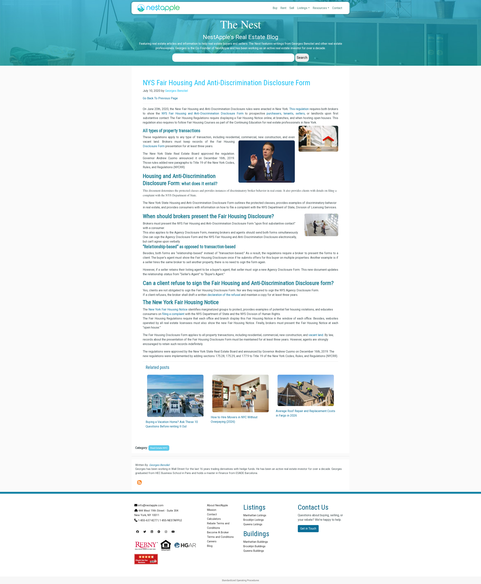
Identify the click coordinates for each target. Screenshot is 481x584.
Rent (283, 8)
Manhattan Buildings (255, 541)
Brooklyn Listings (253, 519)
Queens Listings (252, 524)
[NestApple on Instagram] (166, 532)
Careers (211, 541)
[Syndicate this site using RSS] (139, 482)
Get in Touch (308, 528)
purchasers (274, 113)
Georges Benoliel (176, 91)
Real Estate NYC (158, 448)
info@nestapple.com (150, 505)
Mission (211, 510)
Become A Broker (218, 532)
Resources (320, 8)
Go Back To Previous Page (160, 98)
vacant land (316, 335)
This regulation (299, 109)
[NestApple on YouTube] (173, 532)
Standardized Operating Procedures (240, 580)
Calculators (214, 519)
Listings (302, 8)
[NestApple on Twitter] (144, 532)
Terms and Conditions (220, 537)
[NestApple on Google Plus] (159, 532)
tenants (288, 113)
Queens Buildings (253, 550)
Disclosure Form (154, 146)
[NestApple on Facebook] (137, 532)
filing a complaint (173, 314)
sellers (300, 113)
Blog (210, 546)
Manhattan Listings (254, 515)
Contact (337, 8)
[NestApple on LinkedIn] (152, 532)
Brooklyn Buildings (254, 546)
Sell (291, 8)
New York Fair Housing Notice (168, 309)
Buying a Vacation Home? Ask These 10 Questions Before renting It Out (172, 424)
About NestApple (217, 505)
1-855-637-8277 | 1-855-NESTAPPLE (160, 520)
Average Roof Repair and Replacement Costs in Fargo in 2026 (305, 413)
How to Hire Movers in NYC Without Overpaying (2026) (234, 419)
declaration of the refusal (223, 295)
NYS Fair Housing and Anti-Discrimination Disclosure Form (203, 113)
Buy (275, 8)
